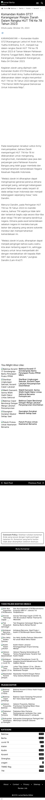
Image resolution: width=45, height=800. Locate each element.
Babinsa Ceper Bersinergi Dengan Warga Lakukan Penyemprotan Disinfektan (31, 403)
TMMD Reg (6, 767)
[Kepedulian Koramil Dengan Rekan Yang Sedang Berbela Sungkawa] (6, 676)
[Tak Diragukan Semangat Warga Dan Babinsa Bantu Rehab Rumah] (6, 625)
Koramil (4, 754)
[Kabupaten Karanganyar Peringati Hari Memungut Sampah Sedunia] (7, 721)
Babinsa (4, 734)
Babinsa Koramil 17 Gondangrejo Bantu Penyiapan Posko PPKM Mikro (29, 372)
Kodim (4, 750)
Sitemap (37, 784)
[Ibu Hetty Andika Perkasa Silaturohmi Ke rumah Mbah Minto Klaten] (6, 640)
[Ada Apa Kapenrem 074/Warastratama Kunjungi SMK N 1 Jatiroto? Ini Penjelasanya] (6, 611)
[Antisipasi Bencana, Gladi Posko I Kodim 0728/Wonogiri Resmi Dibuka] (6, 632)
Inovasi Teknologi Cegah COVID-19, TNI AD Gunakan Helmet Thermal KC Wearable (27, 617)
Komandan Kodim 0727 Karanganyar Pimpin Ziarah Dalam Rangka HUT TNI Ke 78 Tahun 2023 (21, 19)
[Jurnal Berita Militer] (10, 3)
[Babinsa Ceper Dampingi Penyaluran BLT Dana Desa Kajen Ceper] (7, 699)
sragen (4, 762)
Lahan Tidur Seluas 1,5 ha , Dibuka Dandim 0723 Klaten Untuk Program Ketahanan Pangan (27, 668)
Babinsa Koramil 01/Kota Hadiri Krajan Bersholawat (27, 690)
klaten (4, 746)
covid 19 (5, 742)
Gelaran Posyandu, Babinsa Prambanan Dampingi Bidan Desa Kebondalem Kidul (26, 706)
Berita (3, 738)
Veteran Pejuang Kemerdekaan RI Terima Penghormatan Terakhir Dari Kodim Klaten (27, 654)
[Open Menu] (37, 3)
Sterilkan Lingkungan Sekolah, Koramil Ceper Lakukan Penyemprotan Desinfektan (29, 382)
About (5, 784)
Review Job (22, 788)
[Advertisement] (22, 118)
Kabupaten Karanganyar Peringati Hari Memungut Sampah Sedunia (28, 719)
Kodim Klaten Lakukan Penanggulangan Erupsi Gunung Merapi (25, 646)
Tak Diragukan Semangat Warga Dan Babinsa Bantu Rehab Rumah (27, 624)
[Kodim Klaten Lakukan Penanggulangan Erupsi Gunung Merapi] (6, 647)
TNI (2, 771)
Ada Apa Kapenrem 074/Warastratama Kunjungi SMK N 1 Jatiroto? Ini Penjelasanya (28, 610)
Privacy (26, 784)
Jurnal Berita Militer (25, 795)
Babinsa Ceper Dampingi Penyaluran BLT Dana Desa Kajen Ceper (27, 698)
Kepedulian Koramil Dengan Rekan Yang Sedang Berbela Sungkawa (26, 675)
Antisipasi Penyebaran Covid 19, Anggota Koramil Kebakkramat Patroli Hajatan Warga (27, 661)
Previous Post (34, 483)
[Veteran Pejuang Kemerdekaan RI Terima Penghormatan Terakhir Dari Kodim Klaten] (6, 654)
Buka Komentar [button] (23, 549)
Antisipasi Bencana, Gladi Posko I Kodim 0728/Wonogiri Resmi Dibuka (27, 631)
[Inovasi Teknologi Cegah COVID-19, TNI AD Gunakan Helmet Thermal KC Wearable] (6, 618)
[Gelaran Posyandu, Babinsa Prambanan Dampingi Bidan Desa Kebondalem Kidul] (7, 706)
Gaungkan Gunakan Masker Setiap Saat (28, 412)
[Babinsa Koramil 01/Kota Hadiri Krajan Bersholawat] (7, 692)
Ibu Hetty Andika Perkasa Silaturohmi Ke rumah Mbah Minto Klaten (27, 638)
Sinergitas (5, 758)
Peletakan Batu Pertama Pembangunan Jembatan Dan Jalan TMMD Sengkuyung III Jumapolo (27, 713)
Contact (16, 784)
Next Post (8, 483)
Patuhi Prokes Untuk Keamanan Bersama (28, 423)
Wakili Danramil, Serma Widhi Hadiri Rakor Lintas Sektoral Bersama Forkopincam (30, 393)
